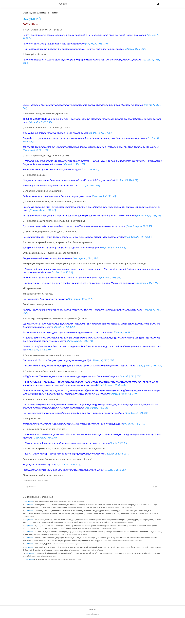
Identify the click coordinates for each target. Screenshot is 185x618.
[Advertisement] (92, 84)
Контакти (92, 610)
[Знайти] (158, 4)
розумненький (30, 487)
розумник (156, 487)
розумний (29, 501)
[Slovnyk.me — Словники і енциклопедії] (37, 3)
